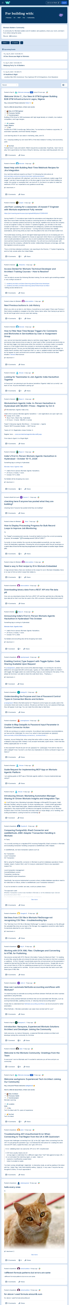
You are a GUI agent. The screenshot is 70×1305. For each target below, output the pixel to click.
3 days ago (28, 163)
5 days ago (28, 452)
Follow (5, 42)
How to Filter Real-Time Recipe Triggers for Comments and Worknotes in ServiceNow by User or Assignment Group (30, 334)
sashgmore (29, 1085)
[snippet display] (64, 85)
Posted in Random (9, 765)
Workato (7, 626)
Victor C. (28, 103)
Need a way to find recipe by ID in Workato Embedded (30, 566)
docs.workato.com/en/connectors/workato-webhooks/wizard (24, 176)
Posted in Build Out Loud (11, 497)
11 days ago (29, 983)
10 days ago (31, 913)
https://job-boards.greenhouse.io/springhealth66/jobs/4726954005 (26, 213)
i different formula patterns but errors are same (27, 1272)
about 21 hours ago (39, 92)
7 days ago (32, 521)
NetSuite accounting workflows (34, 1004)
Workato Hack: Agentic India (13, 466)
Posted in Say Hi (9, 92)
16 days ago (33, 1183)
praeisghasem (10, 668)
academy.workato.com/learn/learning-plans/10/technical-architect (28, 285)
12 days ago (28, 1130)
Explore (16, 42)
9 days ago (33, 657)
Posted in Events (9, 612)
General (12, 354)
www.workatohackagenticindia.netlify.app (28, 434)
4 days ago (28, 327)
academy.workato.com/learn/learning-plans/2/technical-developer (28, 283)
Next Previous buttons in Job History (22, 305)
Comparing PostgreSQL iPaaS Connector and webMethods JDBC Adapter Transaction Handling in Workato (29, 833)
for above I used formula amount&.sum (23, 1294)
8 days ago (37, 562)
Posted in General (9, 163)
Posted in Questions (10, 585)
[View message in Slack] (47, 92)
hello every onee (12, 1187)
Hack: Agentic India (16, 626)
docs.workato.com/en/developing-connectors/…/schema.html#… (26, 735)
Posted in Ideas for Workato (12, 301)
